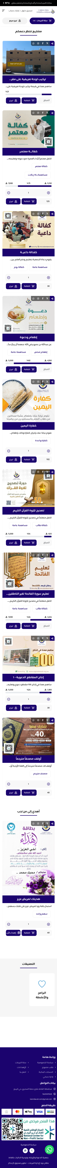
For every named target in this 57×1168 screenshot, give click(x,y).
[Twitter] (32, 1150)
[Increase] (48, 193)
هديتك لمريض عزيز (28, 899)
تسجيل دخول (26, 11)
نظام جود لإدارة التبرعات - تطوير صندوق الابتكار (28, 1163)
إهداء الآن (11, 933)
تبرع (11, 101)
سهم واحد (42, 914)
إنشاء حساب (14, 11)
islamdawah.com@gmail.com (41, 1099)
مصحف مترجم (40, 774)
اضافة (27, 101)
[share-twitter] (47, 43)
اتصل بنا (23, 1072)
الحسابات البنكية (46, 1072)
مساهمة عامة (40, 267)
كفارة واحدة (41, 441)
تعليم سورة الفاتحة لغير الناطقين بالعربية (28, 594)
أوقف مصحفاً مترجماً (28, 759)
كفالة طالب (42, 525)
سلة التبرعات (21, 1062)
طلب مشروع (48, 1067)
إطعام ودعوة (28, 337)
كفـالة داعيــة (28, 252)
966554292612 (47, 1094)
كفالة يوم (19, 267)
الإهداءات (22, 1067)
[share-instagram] (38, 43)
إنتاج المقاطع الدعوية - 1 (28, 677)
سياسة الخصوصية (45, 1062)
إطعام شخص (41, 352)
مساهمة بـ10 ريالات (37, 175)
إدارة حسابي (48, 1077)
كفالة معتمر (41, 166)
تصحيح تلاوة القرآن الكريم (28, 510)
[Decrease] (8, 193)
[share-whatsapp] (33, 43)
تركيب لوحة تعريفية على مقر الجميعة (28, 79)
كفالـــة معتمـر (29, 151)
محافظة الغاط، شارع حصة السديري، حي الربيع (33, 1089)
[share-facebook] (43, 43)
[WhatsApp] (25, 1150)
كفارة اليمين (28, 426)
